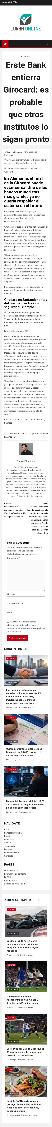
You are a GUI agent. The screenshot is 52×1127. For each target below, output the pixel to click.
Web (9, 612)
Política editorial (12, 880)
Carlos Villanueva (14, 152)
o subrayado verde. (25, 218)
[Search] (47, 43)
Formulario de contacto (15, 873)
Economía (25, 56)
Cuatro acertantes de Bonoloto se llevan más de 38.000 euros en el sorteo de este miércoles (24, 752)
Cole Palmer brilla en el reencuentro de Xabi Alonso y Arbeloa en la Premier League (23, 999)
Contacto (8, 855)
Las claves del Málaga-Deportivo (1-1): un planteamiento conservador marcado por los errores (26, 1052)
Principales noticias (13, 832)
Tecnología (9, 846)
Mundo (7, 836)
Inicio (6, 829)
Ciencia (7, 842)
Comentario (13, 558)
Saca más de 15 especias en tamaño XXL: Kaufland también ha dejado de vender (15, 510)
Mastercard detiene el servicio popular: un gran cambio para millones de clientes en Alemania (24, 290)
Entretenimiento (12, 852)
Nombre (12, 594)
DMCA (7, 877)
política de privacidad (14, 883)
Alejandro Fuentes (27, 707)
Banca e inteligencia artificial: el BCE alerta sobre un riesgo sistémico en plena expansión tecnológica (25, 804)
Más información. (12, 221)
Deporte (8, 849)
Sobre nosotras (11, 870)
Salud (10, 1070)
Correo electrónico (16, 603)
